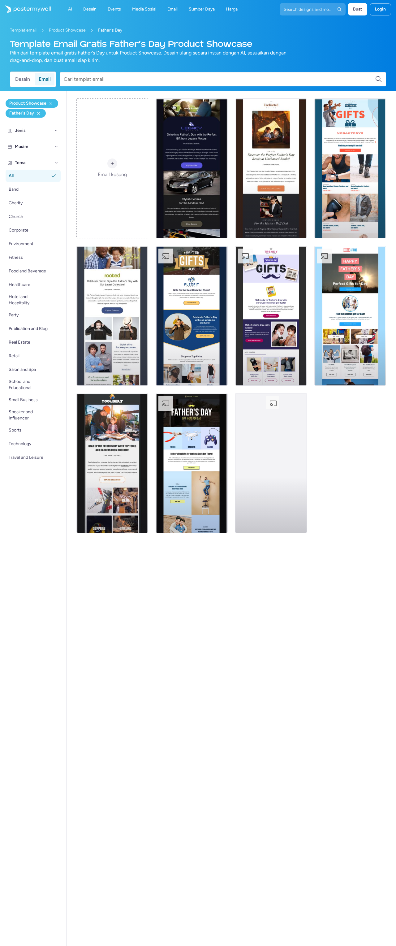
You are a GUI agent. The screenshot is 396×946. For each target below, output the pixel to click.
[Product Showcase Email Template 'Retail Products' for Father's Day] (271, 316)
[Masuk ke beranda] (25, 9)
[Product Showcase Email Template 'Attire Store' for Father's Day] (350, 316)
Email (45, 79)
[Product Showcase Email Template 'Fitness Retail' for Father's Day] (191, 316)
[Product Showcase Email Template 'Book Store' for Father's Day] (271, 168)
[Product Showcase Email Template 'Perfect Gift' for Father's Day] (350, 168)
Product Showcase (67, 30)
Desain (22, 79)
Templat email (23, 30)
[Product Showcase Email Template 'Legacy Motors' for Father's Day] (191, 168)
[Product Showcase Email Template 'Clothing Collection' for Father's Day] (112, 316)
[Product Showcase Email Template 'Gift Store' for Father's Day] (271, 463)
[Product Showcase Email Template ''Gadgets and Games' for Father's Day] (191, 463)
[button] (56, 130)
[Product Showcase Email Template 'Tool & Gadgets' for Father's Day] (112, 463)
